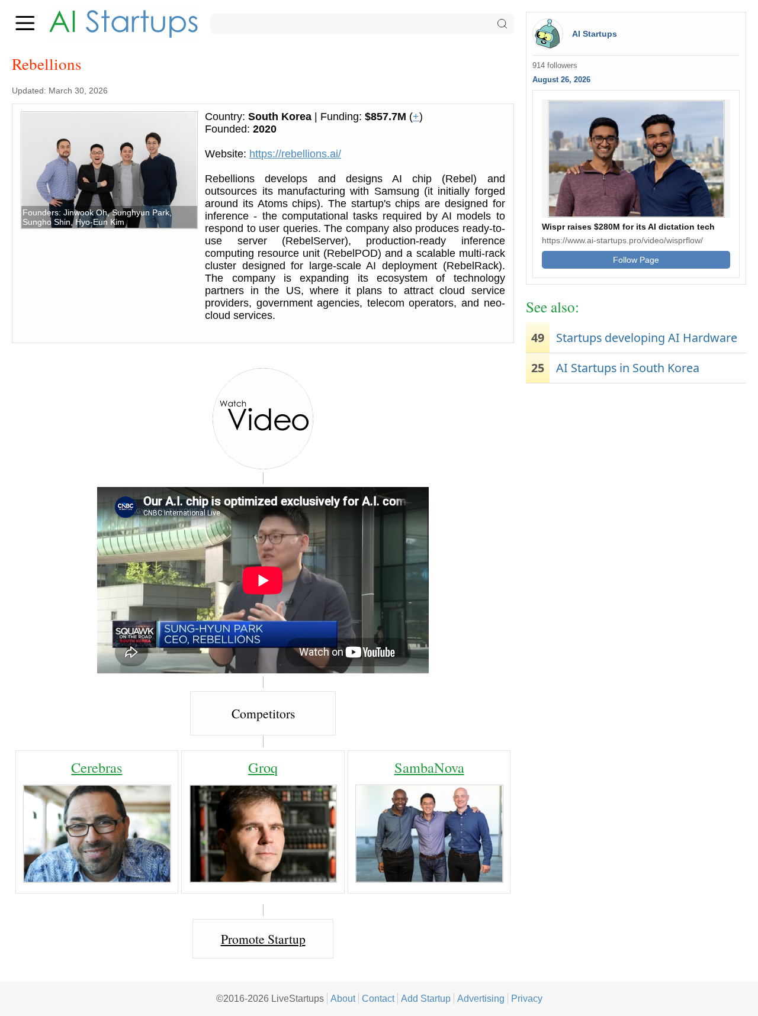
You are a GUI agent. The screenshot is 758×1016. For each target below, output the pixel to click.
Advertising (481, 998)
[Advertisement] (636, 481)
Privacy (526, 998)
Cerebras (96, 767)
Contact (378, 998)
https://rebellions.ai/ (295, 154)
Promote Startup (263, 938)
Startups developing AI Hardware (646, 338)
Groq (263, 767)
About (342, 998)
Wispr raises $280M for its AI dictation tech (628, 226)
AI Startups (594, 33)
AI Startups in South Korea (627, 368)
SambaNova (429, 767)
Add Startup (426, 998)
